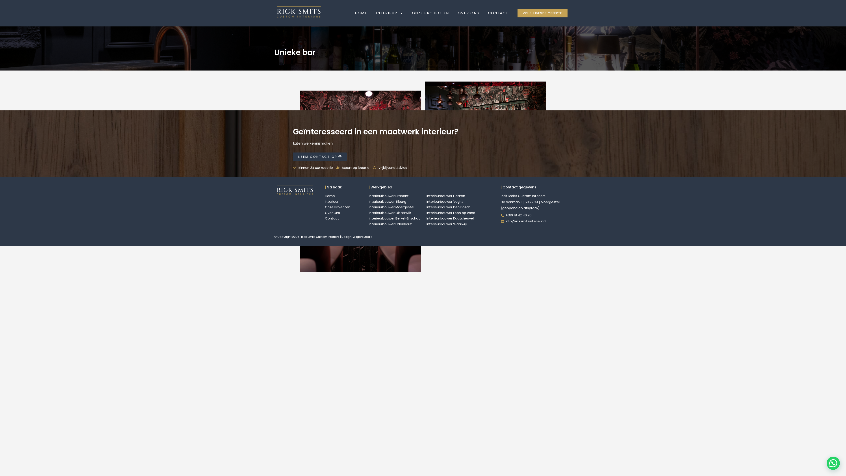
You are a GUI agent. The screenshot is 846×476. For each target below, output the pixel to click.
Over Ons (468, 13)
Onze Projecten (430, 13)
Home (361, 13)
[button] (833, 463)
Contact (498, 13)
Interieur (386, 13)
